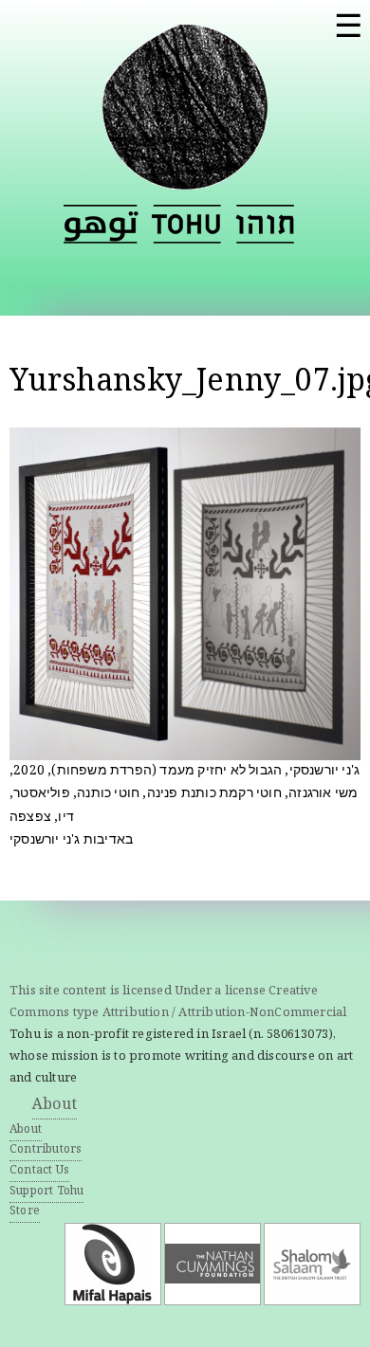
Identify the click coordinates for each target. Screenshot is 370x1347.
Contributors (45, 1150)
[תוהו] (264, 224)
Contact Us (39, 1171)
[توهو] (101, 224)
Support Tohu (46, 1192)
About (54, 1106)
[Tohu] (185, 178)
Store (24, 1212)
